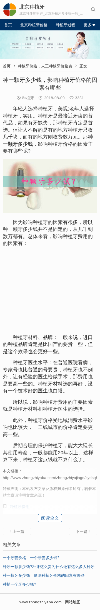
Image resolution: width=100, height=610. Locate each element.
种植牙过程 (65, 25)
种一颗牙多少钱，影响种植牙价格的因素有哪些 (43, 575)
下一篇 (83, 531)
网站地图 (73, 602)
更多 (87, 25)
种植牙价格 (60, 144)
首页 (8, 25)
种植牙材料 (25, 337)
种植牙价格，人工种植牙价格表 (45, 66)
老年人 (76, 108)
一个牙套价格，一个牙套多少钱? (31, 558)
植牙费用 (78, 236)
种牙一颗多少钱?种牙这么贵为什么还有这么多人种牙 (48, 566)
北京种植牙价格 (34, 25)
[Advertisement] (50, 290)
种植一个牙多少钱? (19, 584)
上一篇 (17, 531)
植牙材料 (53, 384)
